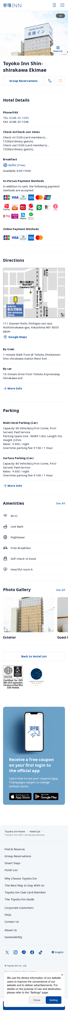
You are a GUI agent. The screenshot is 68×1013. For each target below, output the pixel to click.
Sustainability (13, 937)
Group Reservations (23, 81)
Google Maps (17, 337)
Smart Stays (12, 863)
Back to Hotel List (34, 656)
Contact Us (12, 921)
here (55, 778)
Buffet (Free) (16, 165)
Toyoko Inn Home (15, 831)
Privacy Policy (30, 971)
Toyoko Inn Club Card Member (25, 892)
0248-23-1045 (19, 118)
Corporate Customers (20, 908)
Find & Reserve (15, 849)
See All (60, 503)
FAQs (8, 914)
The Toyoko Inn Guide (19, 899)
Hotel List (35, 831)
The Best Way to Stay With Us (24, 885)
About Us (11, 930)
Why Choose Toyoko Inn (21, 878)
